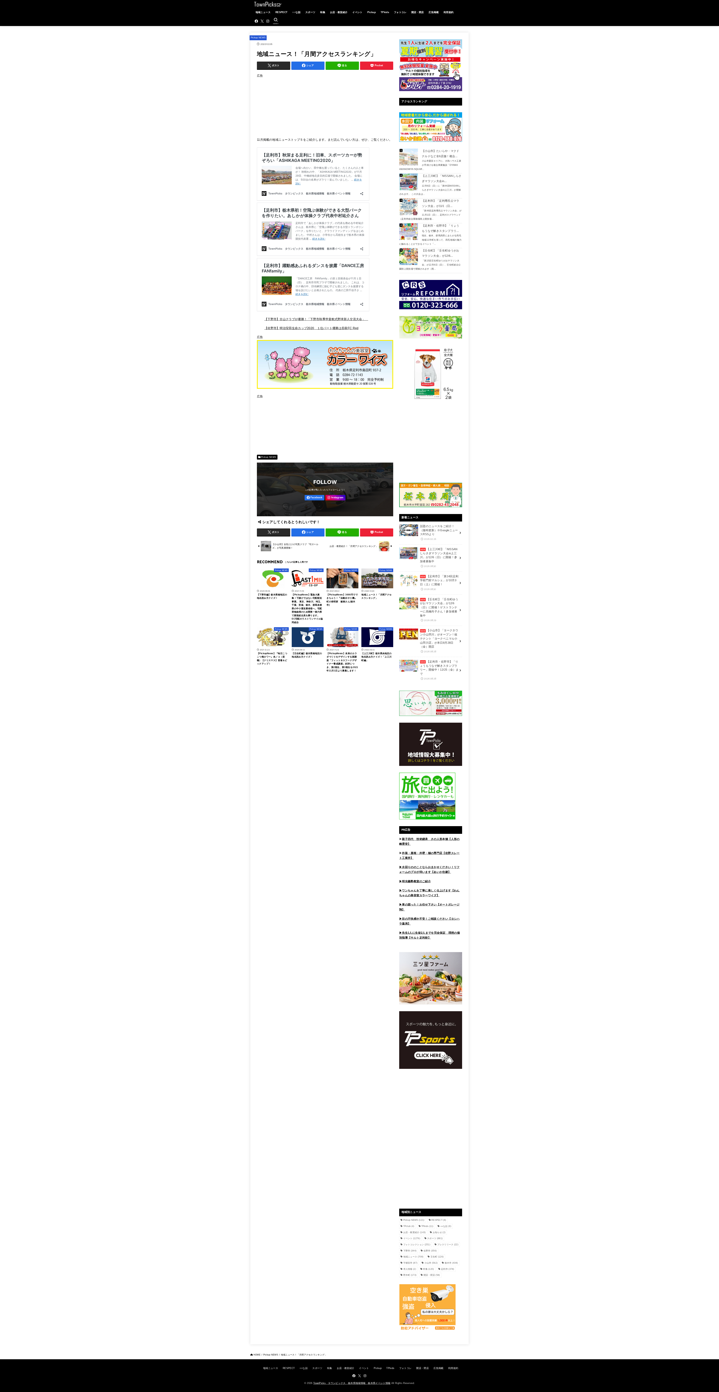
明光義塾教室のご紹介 (416, 881)
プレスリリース (447, 1244)
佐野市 (430, 1250)
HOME (257, 1355)
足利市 (447, 1269)
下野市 (410, 1250)
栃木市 (451, 1263)
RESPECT (281, 12)
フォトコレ (400, 12)
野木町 (410, 1275)
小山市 (431, 1263)
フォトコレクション (416, 1244)
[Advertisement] (325, 105)
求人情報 (409, 1269)
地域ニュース (263, 12)
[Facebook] (256, 21)
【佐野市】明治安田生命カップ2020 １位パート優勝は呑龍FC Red (311, 328)
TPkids (385, 12)
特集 (322, 12)
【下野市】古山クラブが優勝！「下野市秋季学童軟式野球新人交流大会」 (316, 319)
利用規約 (449, 12)
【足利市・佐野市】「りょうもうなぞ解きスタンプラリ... (440, 228)
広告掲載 (434, 12)
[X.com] (262, 21)
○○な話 (296, 12)
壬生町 (437, 1256)
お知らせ (439, 1232)
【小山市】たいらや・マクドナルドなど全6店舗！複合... (440, 154)
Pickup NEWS (258, 37)
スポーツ (310, 12)
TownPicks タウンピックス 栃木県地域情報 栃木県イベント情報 (351, 1383)
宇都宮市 (410, 1263)
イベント (357, 12)
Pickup (371, 12)
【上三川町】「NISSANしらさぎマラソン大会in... (442, 178)
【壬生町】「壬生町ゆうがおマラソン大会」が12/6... (440, 253)
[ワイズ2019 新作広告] (325, 390)
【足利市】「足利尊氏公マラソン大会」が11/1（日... (440, 203)
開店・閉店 (417, 12)
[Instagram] (267, 21)
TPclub (408, 1226)
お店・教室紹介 (339, 12)
